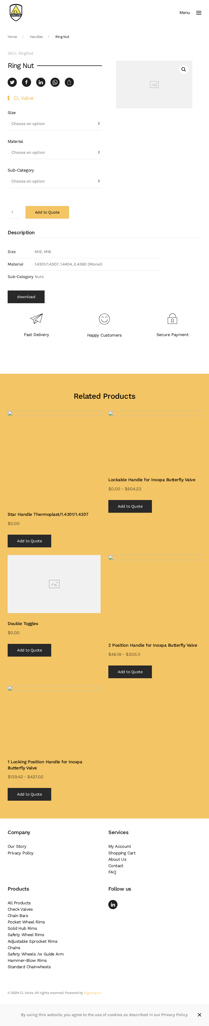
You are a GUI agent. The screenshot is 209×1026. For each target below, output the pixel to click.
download (26, 297)
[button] (190, 12)
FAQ (112, 872)
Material (15, 141)
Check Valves (20, 909)
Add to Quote (47, 212)
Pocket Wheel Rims (26, 922)
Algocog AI (92, 993)
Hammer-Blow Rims (27, 960)
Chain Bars (18, 915)
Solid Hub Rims (22, 928)
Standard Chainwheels (29, 966)
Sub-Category (21, 170)
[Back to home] (16, 12)
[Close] (199, 1015)
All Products (19, 902)
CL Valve (24, 98)
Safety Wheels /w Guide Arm (36, 954)
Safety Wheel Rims (26, 934)
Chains (14, 947)
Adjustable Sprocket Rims (33, 941)
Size (12, 112)
